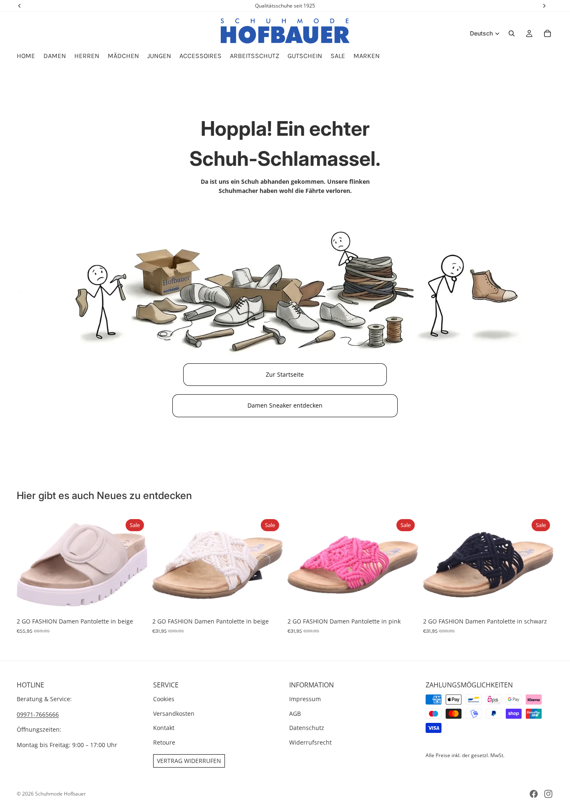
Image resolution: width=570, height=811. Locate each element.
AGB (295, 713)
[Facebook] (534, 794)
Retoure (164, 742)
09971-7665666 (38, 714)
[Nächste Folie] (134, 564)
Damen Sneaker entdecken (285, 405)
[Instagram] (548, 794)
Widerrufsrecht (310, 742)
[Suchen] (511, 33)
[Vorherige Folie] (29, 564)
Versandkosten (173, 713)
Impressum (305, 699)
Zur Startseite (285, 374)
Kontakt (163, 728)
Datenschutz (306, 728)
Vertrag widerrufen (189, 761)
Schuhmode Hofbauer (60, 793)
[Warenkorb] (547, 33)
